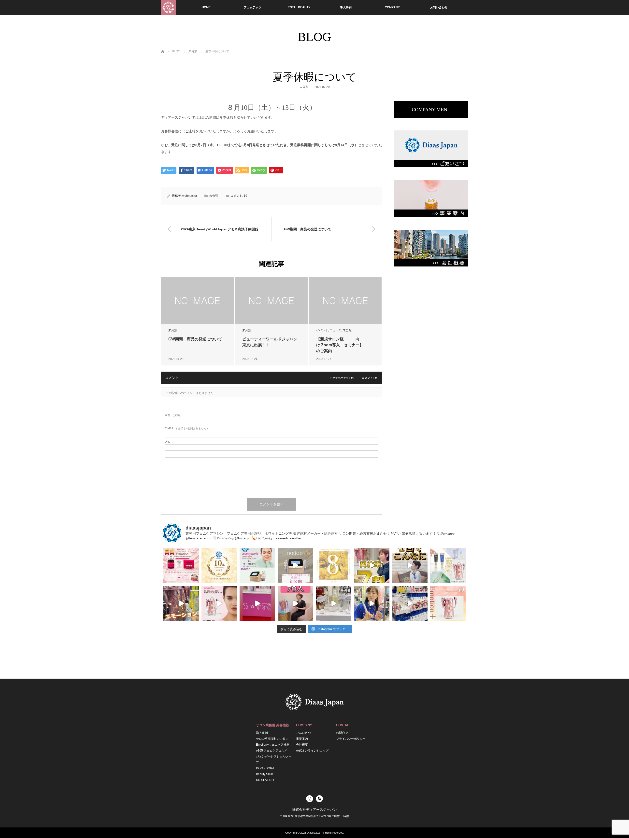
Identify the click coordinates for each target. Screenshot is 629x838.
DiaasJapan (314, 832)
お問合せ (342, 733)
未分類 (304, 87)
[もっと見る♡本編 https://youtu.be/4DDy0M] (295, 603)
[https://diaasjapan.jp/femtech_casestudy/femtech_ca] (410, 565)
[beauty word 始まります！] (410, 603)
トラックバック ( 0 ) (342, 378)
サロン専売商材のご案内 (272, 738)
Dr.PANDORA (265, 768)
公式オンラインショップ (312, 750)
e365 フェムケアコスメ (271, 750)
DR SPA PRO (265, 780)
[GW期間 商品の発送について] (197, 300)
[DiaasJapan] (168, 7)
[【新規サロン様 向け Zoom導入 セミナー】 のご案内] (345, 300)
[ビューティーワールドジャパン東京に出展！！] (271, 300)
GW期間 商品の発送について (195, 339)
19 (245, 195)
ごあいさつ (303, 733)
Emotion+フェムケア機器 (272, 744)
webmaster (189, 195)
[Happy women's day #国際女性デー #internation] (333, 565)
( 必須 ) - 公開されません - (186, 428)
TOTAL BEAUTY (299, 7)
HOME (206, 7)
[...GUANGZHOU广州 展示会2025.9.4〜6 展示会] (257, 603)
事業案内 (302, 738)
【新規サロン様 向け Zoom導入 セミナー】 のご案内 (345, 345)
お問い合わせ (439, 7)
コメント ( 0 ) (370, 378)
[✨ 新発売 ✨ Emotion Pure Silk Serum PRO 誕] (181, 565)
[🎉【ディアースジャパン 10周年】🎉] (219, 565)
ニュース (335, 330)
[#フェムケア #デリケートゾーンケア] (333, 603)
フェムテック (252, 7)
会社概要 (302, 744)
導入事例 (346, 7)
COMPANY (392, 7)
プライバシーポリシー (351, 738)
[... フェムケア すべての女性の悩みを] (448, 603)
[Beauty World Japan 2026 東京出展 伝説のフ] (295, 565)
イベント (322, 330)
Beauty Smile (265, 774)
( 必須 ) (173, 415)
